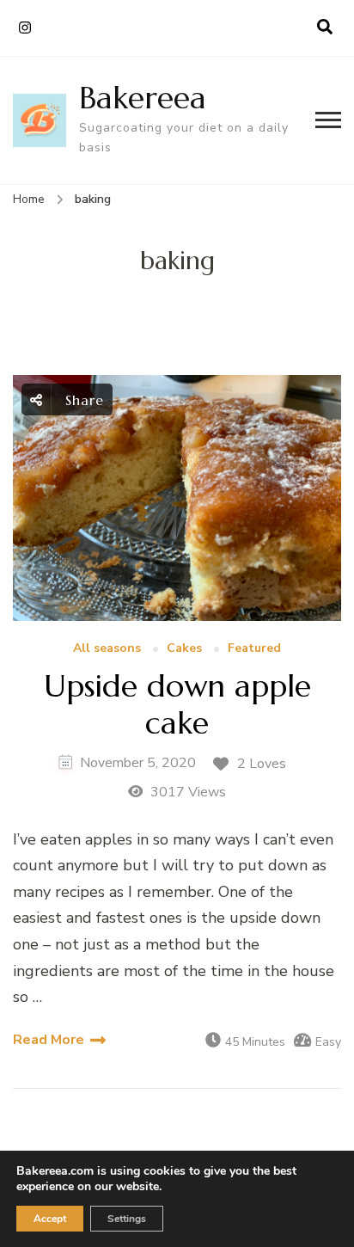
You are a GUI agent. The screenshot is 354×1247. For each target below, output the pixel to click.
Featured (254, 648)
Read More (48, 1039)
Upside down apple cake (177, 704)
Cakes (184, 648)
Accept (50, 1219)
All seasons (107, 648)
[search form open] (324, 27)
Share (82, 399)
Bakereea (142, 97)
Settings (126, 1219)
